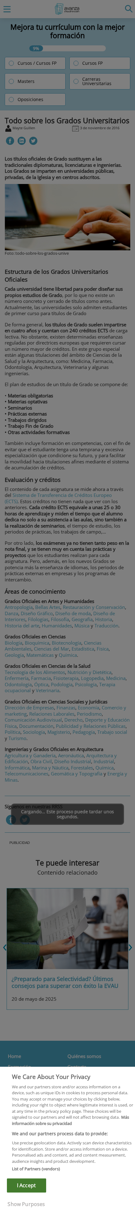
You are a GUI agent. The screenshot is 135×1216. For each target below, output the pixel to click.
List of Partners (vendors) (36, 1169)
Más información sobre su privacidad (70, 1120)
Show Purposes (26, 1204)
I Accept (26, 1185)
